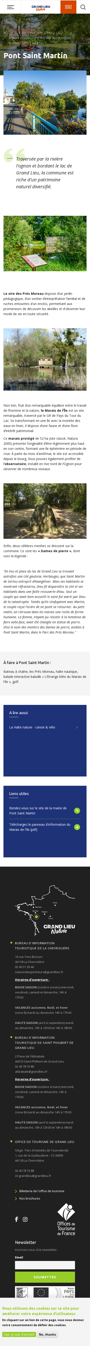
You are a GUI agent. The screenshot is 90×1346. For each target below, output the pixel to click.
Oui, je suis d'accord (19, 1334)
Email (19, 1257)
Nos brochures (29, 1198)
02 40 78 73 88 (24, 1066)
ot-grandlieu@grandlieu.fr (33, 1176)
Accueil (9, 33)
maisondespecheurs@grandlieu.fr (39, 972)
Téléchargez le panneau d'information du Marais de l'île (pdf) (39, 827)
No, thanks (47, 1334)
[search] (83, 7)
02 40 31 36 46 (24, 967)
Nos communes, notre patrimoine (42, 38)
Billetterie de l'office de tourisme (41, 1191)
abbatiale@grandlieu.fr (31, 1071)
